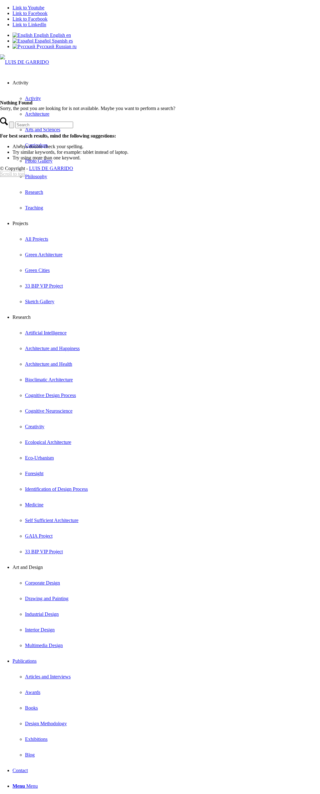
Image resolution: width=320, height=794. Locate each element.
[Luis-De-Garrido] (24, 62)
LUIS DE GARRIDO (51, 168)
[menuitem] (172, 161)
